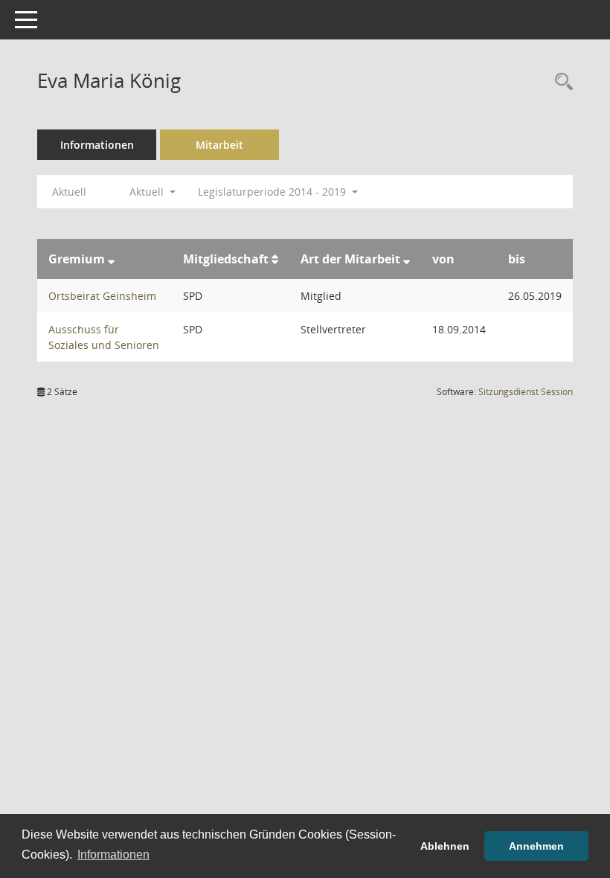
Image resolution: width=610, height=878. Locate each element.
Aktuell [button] (148, 192)
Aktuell (69, 192)
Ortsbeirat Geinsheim (102, 296)
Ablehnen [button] (444, 846)
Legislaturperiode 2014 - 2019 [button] (273, 192)
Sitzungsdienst (525, 391)
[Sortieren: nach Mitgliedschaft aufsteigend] (275, 259)
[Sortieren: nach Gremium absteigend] (111, 259)
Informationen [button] (113, 854)
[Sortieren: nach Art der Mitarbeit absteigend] (406, 259)
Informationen (97, 145)
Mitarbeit (219, 145)
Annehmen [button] (536, 846)
